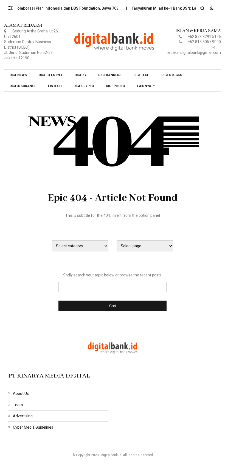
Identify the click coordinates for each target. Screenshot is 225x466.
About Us (21, 393)
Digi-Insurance (23, 86)
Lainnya (144, 86)
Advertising (23, 416)
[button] (13, 6)
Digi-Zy (80, 75)
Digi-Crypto (84, 86)
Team (18, 405)
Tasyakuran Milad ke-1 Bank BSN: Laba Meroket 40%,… (176, 8)
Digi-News (18, 75)
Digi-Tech (141, 75)
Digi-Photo (115, 86)
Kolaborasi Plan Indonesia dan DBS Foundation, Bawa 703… (64, 8)
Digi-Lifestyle (51, 75)
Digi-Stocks (171, 75)
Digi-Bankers (110, 75)
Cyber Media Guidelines (33, 427)
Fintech (55, 86)
